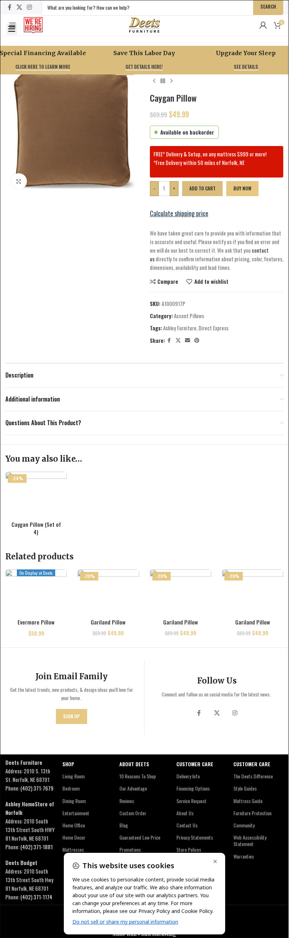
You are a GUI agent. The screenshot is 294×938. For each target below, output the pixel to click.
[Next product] (171, 81)
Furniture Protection (252, 813)
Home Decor (73, 837)
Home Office (73, 825)
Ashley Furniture (179, 328)
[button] (11, 29)
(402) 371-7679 (36, 788)
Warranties (243, 856)
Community (244, 825)
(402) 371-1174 (36, 897)
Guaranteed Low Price (139, 837)
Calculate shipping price (179, 213)
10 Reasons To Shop (137, 776)
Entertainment (75, 813)
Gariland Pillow (108, 622)
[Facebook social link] (9, 7)
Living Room (73, 776)
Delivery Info (188, 776)
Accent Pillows (189, 316)
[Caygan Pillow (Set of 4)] (36, 494)
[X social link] (19, 7)
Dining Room (74, 801)
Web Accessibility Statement (249, 840)
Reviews (126, 801)
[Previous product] (154, 81)
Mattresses (73, 849)
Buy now (242, 188)
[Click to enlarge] (19, 181)
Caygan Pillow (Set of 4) (36, 528)
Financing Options (193, 788)
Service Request (191, 801)
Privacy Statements (194, 837)
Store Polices (188, 849)
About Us (185, 813)
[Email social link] (187, 340)
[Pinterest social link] (196, 340)
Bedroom (71, 788)
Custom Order (132, 813)
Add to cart (202, 188)
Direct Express (213, 328)
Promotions (130, 849)
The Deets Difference (253, 776)
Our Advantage (133, 788)
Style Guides (245, 788)
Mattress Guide (247, 801)
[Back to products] (162, 81)
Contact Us (187, 825)
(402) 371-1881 (36, 847)
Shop (68, 764)
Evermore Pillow (36, 622)
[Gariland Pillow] (108, 592)
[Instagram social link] (29, 7)
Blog (123, 825)
